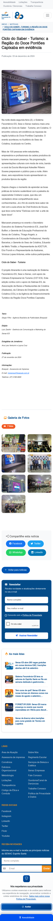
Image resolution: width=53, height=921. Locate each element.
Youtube (6, 836)
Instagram (6, 816)
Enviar (46, 869)
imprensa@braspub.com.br (18, 373)
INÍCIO (4, 24)
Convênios (7, 762)
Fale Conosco (35, 776)
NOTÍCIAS (14, 24)
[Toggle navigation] (47, 15)
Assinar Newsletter (28, 636)
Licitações (23, 2)
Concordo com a (25, 615)
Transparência (37, 2)
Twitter (37, 544)
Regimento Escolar (37, 757)
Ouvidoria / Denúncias (12, 6)
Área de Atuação (10, 752)
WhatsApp (18, 552)
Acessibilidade (9, 2)
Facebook (17, 544)
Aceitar (28, 907)
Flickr (4, 831)
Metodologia (8, 776)
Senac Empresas (36, 771)
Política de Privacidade (32, 615)
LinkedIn (39, 552)
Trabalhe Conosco (33, 6)
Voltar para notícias (17, 570)
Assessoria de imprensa (13, 757)
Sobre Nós (33, 752)
